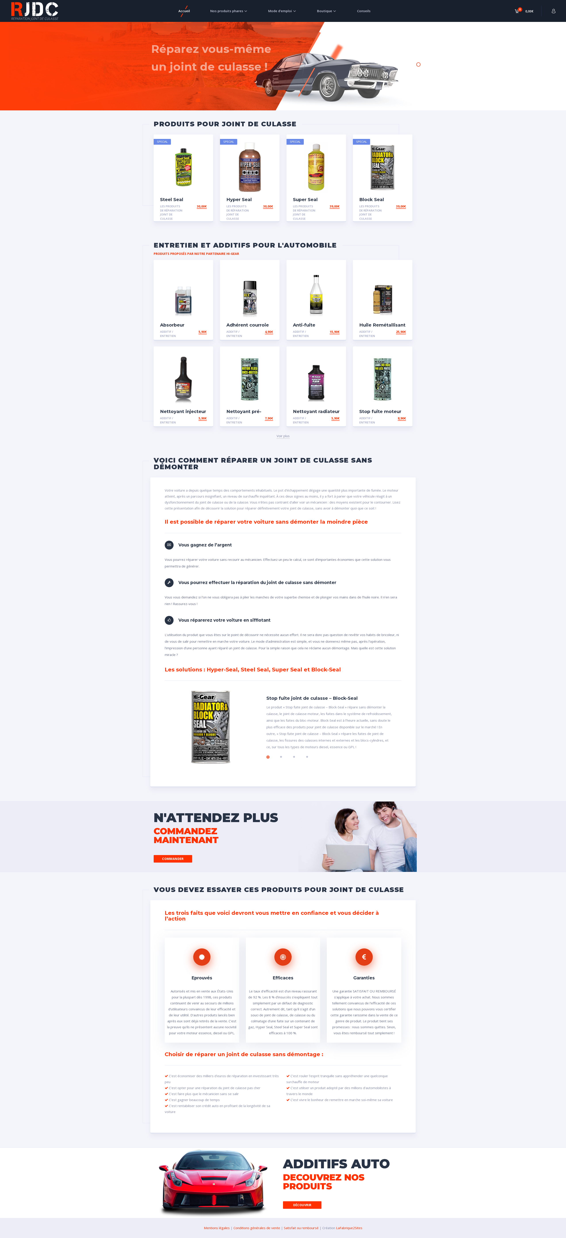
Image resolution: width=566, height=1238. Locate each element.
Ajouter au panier (191, 206)
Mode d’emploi (280, 11)
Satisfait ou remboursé (301, 1228)
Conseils (364, 11)
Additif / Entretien (168, 334)
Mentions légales (217, 1228)
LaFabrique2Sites (349, 1228)
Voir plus (283, 436)
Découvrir (302, 1205)
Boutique (324, 11)
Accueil (184, 11)
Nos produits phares (226, 11)
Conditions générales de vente (256, 1228)
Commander (173, 859)
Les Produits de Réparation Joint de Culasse (171, 212)
